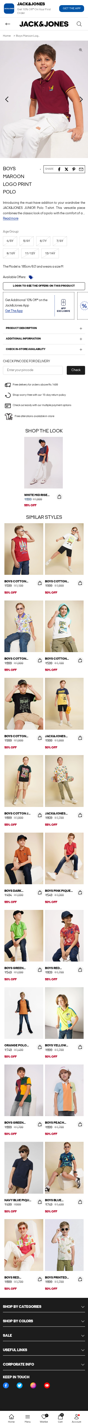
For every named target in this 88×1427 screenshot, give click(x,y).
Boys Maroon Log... (28, 35)
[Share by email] (81, 169)
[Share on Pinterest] (74, 169)
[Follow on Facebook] (6, 1385)
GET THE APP (71, 8)
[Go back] (8, 24)
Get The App (14, 311)
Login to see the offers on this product (44, 286)
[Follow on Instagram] (33, 1385)
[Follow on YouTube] (47, 1385)
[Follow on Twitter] (19, 1385)
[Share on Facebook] (59, 169)
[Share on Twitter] (66, 169)
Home (7, 35)
